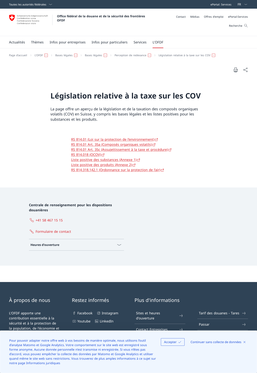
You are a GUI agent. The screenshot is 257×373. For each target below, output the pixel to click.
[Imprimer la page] (235, 69)
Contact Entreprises (152, 329)
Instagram (110, 313)
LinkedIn (106, 321)
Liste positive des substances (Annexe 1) (103, 159)
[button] (17, 42)
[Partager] (245, 69)
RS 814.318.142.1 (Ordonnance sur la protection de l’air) (115, 170)
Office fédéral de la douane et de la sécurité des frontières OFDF (101, 18)
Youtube (83, 321)
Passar (204, 324)
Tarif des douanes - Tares (219, 313)
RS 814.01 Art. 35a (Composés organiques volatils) (111, 144)
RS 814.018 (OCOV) (86, 154)
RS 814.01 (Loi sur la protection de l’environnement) (112, 139)
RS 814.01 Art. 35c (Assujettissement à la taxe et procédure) (119, 149)
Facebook (85, 313)
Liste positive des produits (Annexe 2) (101, 164)
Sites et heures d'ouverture (148, 315)
